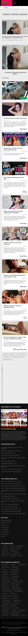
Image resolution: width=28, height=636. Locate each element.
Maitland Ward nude (16, 588)
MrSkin (24, 192)
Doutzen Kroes (5, 598)
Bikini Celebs (5, 550)
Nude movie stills (7, 359)
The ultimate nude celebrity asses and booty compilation (12, 448)
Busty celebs (6, 356)
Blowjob (18, 548)
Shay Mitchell (15, 567)
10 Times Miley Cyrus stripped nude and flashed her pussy (13, 491)
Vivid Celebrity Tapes (8, 429)
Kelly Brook (13, 605)
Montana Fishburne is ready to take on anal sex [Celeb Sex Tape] (15, 337)
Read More (23, 129)
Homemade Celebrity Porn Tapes (9, 463)
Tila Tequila (5, 593)
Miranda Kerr (5, 583)
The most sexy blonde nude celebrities (10, 455)
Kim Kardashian (5, 579)
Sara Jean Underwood (7, 591)
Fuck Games (4, 525)
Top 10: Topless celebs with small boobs (11, 509)
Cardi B (23, 615)
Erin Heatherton (15, 586)
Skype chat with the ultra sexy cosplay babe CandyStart (13, 211)
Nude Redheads (20, 546)
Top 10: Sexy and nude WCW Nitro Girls (10, 498)
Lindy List (3, 536)
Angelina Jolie (5, 571)
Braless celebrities (21, 354)
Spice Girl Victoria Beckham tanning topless (11, 471)
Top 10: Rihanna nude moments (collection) (11, 483)
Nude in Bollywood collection (8, 461)
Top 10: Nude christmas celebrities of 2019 (11, 481)
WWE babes (12, 593)
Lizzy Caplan (15, 603)
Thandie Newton (6, 607)
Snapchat (12, 548)
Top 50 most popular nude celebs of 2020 (11, 451)
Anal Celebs (4, 546)
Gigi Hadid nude (5, 588)
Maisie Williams (5, 567)
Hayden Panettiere (15, 612)
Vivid (25, 318)
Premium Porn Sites (5, 522)
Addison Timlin (5, 586)
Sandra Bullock (5, 610)
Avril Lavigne (15, 607)
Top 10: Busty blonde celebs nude (9, 506)
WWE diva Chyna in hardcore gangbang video (12, 306)
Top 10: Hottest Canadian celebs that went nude (13, 486)
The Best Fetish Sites (6, 520)
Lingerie (12, 546)
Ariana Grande (5, 564)
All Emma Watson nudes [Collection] (15, 118)
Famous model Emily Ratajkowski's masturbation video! (15, 276)
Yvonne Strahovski (18, 591)
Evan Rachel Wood (6, 603)
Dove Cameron (21, 564)
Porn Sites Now (4, 534)
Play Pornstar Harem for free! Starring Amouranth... (13, 149)
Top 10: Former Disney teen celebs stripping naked (13, 513)
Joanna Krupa (22, 610)
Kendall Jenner (17, 600)
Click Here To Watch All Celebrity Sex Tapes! (15, 73)
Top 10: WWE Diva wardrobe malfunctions (11, 511)
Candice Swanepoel (14, 583)
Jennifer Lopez (5, 576)
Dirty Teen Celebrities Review (8, 453)
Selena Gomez (14, 574)
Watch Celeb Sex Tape (20, 349)
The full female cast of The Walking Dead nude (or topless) (13, 458)
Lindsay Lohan (15, 579)
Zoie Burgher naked (6, 600)
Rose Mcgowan (15, 598)
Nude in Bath (13, 555)
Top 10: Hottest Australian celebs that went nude (13, 488)
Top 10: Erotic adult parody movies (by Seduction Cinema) (12, 501)
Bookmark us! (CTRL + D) (14, 40)
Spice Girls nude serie (18, 581)
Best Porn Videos (5, 527)
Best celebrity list (5, 531)
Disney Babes (16, 553)
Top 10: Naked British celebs (8, 496)
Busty (20, 555)
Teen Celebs (5, 555)
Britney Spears (14, 571)
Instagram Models (6, 553)
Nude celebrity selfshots (8, 354)
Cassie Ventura (5, 612)
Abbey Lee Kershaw (14, 569)
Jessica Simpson (15, 576)
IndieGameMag (4, 529)
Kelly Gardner (5, 605)
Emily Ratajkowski (15, 615)
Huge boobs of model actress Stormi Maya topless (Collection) (13, 466)
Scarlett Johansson (6, 581)
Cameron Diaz (5, 574)
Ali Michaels (4, 569)
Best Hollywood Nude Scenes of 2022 (14, 178)
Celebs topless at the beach (18, 356)
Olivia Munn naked (6, 595)
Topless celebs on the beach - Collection (13, 243)
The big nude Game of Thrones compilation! (11, 469)
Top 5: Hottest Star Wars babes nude (10, 504)
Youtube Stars (14, 550)
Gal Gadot (13, 564)
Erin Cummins (5, 615)
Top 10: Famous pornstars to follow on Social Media (13, 494)
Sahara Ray (15, 595)
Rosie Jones (14, 610)
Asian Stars (4, 548)
